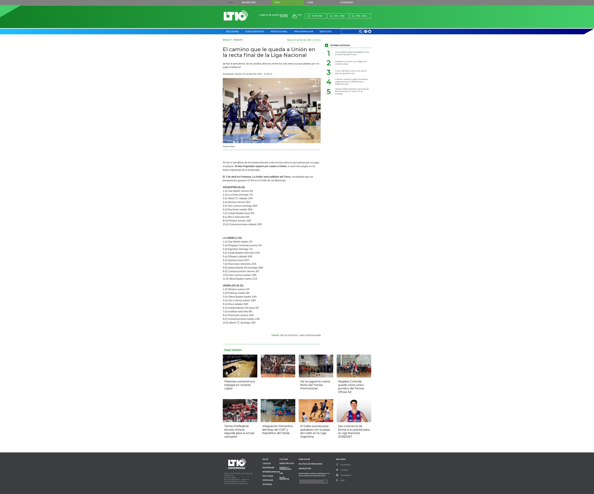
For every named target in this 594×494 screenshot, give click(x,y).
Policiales (268, 476)
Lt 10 (236, 15)
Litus (310, 2)
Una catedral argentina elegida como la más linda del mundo (352, 53)
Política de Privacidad (310, 464)
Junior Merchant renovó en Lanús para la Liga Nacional (350, 72)
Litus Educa (346, 2)
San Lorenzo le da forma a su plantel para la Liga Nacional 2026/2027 (354, 431)
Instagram (346, 475)
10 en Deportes (254, 31)
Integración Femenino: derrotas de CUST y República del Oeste (277, 429)
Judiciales (268, 480)
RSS (342, 480)
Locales (267, 463)
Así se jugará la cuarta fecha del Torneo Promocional (315, 385)
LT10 (277, 2)
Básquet (227, 40)
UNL (231, 2)
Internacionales (270, 472)
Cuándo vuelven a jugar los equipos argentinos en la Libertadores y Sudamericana (351, 81)
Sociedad (267, 484)
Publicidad (304, 459)
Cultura (284, 459)
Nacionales (268, 467)
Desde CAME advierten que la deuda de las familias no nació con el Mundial (352, 91)
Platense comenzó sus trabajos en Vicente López (239, 385)
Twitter (344, 470)
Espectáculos (287, 463)
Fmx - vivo (361, 16)
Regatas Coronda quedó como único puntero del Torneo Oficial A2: (351, 387)
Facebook (346, 464)
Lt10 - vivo (339, 16)
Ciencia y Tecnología (285, 468)
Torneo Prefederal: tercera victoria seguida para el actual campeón (239, 431)
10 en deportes (284, 478)
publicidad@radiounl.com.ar (235, 482)
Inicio (265, 459)
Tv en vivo (317, 16)
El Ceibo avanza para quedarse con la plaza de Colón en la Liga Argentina (315, 431)
